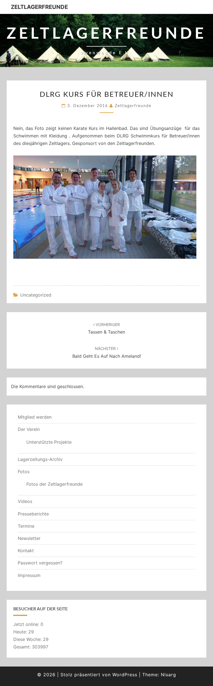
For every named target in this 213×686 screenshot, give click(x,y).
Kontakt (26, 550)
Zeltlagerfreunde (39, 7)
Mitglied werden (35, 417)
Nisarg (168, 674)
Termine (26, 526)
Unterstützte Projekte (49, 442)
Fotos (23, 471)
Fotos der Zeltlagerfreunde (54, 484)
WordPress (124, 674)
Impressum (29, 575)
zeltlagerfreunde (133, 106)
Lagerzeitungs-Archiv (40, 459)
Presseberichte (33, 514)
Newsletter (29, 538)
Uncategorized (35, 295)
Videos (25, 501)
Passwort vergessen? (40, 563)
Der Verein (29, 429)
